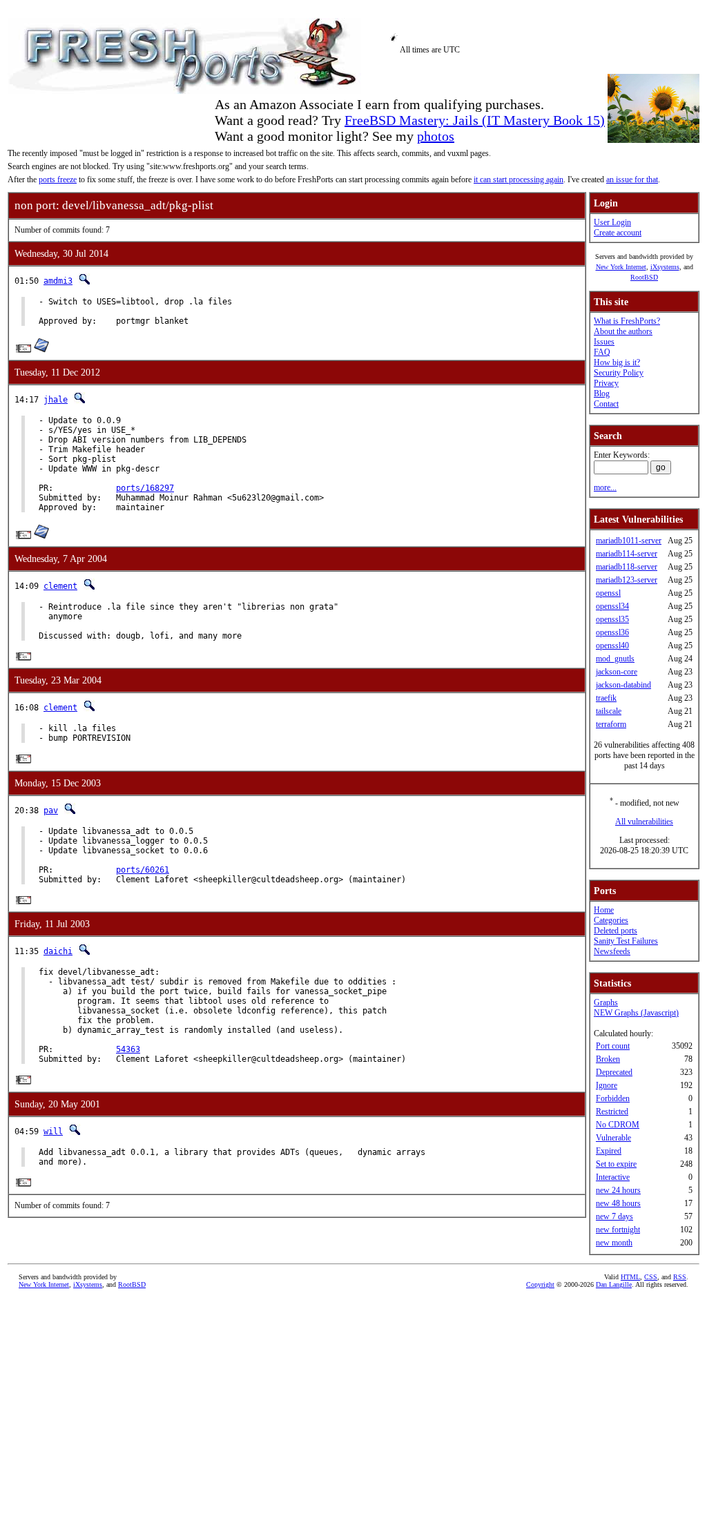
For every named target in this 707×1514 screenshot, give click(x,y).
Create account (617, 232)
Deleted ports (615, 930)
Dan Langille (614, 1284)
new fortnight (618, 1229)
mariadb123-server (626, 580)
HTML (630, 1277)
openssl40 (612, 645)
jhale (55, 400)
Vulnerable (613, 1138)
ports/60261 (142, 870)
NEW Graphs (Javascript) (636, 1013)
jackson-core (616, 672)
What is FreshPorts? (627, 321)
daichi (57, 951)
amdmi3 (57, 281)
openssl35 (612, 619)
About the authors (623, 331)
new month (614, 1243)
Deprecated (614, 1072)
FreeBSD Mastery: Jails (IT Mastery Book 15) (475, 120)
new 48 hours (618, 1203)
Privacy (606, 383)
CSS (650, 1277)
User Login (612, 222)
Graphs (606, 1002)
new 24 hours (618, 1190)
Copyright (540, 1284)
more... (605, 487)
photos (435, 136)
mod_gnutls (615, 658)
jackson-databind (623, 685)
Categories (611, 920)
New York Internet (621, 267)
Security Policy (618, 373)
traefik (606, 698)
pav (50, 810)
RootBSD (644, 277)
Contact (606, 404)
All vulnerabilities (644, 821)
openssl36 (612, 632)
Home (604, 910)
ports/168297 (145, 488)
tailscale (608, 711)
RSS (679, 1277)
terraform (611, 724)
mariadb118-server (626, 567)
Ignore (606, 1085)
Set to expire (616, 1164)
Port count (613, 1046)
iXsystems (664, 267)
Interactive (613, 1177)
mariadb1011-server (628, 540)
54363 (128, 1049)
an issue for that (632, 179)
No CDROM (617, 1124)
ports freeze (58, 179)
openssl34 (612, 606)
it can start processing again (518, 179)
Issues (604, 342)
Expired (608, 1151)
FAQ (602, 352)
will (53, 1131)
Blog (602, 393)
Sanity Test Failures (626, 941)
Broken (608, 1059)
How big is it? (617, 362)
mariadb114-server (626, 554)
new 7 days (614, 1216)
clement (60, 586)
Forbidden (613, 1098)
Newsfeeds (612, 951)
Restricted (612, 1111)
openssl (608, 593)
